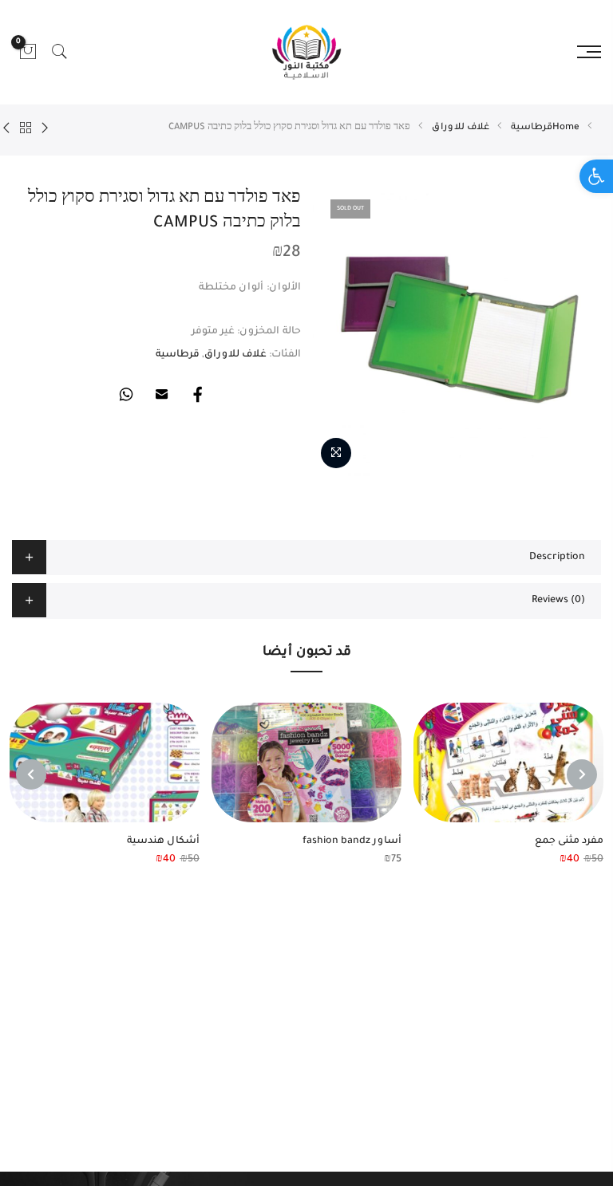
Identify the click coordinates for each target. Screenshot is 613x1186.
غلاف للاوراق (460, 128)
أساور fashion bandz (352, 841)
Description (557, 557)
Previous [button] (582, 774)
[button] (596, 176)
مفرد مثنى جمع (569, 841)
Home (565, 128)
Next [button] (31, 774)
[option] (456, 331)
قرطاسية (531, 128)
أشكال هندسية (163, 841)
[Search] (60, 52)
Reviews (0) (558, 600)
